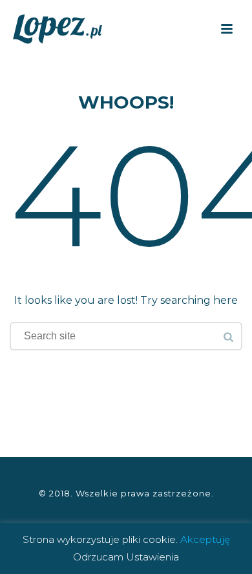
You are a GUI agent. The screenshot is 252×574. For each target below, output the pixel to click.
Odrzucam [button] (98, 557)
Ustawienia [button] (152, 557)
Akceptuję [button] (205, 539)
